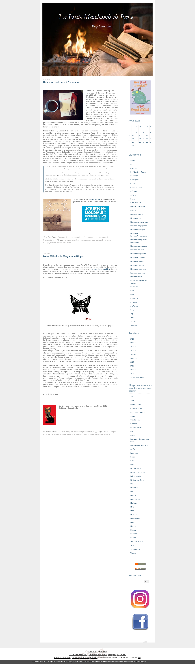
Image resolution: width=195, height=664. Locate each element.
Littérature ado (135, 218)
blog (139, 658)
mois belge (94, 199)
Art (131, 164)
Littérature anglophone (138, 226)
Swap (132, 310)
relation (53, 243)
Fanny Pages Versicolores (139, 445)
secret (92, 434)
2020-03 (133, 362)
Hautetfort (103, 651)
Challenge (134, 176)
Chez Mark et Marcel (137, 412)
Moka (132, 522)
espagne (63, 434)
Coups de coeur (136, 187)
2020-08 (133, 343)
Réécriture (134, 298)
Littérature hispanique (138, 254)
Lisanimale (134, 488)
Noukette (133, 534)
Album (132, 160)
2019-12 (133, 374)
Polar (132, 295)
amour (59, 243)
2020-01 (133, 370)
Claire (132, 416)
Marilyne (133, 503)
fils (77, 240)
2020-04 (133, 358)
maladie (85, 434)
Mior (132, 511)
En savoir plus (141, 662)
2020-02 (133, 366)
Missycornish (135, 518)
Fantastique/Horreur (137, 207)
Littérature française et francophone (79, 237)
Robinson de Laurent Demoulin (61, 82)
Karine (132, 457)
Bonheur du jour (136, 404)
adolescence (48, 434)
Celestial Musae (136, 408)
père (73, 240)
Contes (133, 184)
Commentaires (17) (50, 240)
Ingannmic (134, 453)
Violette (133, 553)
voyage (107, 434)
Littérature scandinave (138, 273)
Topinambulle (135, 549)
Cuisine (133, 195)
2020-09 (133, 339)
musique (112, 432)
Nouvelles (134, 287)
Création (133, 191)
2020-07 (133, 347)
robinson (91, 240)
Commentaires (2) (90, 432)
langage (46, 243)
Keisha (132, 461)
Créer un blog (92, 651)
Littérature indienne (137, 261)
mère (69, 434)
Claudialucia (135, 420)
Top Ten (133, 321)
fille (73, 434)
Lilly (131, 484)
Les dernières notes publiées (98, 655)
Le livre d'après (135, 468)
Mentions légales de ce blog (81, 658)
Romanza (133, 538)
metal (106, 432)
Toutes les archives (137, 377)
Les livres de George (137, 472)
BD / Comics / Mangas (138, 172)
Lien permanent (101, 237)
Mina (132, 507)
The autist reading (136, 542)
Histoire (133, 210)
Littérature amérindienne (139, 222)
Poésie (132, 291)
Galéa (132, 449)
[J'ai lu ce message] (192, 662)
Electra (132, 431)
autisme (68, 240)
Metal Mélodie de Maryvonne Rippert (64, 256)
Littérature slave (136, 277)
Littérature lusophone (138, 269)
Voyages (133, 325)
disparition (99, 434)
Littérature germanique (138, 246)
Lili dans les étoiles (137, 480)
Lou (131, 491)
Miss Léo (133, 515)
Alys (131, 397)
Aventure (133, 168)
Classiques (134, 180)
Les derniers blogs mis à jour (78, 655)
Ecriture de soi (135, 203)
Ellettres (133, 435)
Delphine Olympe (136, 428)
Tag (131, 314)
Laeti (132, 465)
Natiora (133, 530)
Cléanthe (133, 424)
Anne (132, 401)
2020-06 (133, 350)
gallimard (99, 240)
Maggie (133, 495)
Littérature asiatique (137, 230)
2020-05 (133, 354)
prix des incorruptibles (100, 269)
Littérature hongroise (137, 258)
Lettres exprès (135, 476)
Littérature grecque (137, 250)
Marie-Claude (135, 499)
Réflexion (133, 302)
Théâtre (133, 318)
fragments (83, 240)
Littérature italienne (137, 265)
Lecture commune (136, 214)
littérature (107, 240)
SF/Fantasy (134, 306)
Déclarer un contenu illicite (62, 658)
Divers (132, 199)
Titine (132, 545)
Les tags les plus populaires (117, 655)
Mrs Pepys (134, 526)
